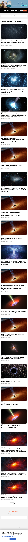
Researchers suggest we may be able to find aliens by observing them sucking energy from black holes (13, 91)
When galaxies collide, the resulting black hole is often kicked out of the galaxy (12, 380)
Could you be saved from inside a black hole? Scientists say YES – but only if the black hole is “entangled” (13, 263)
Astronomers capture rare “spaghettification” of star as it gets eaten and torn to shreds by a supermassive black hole (13, 140)
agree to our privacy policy (8, 536)
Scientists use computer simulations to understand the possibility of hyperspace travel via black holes (12, 238)
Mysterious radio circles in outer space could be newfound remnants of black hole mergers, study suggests (13, 67)
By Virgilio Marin (4, 69)
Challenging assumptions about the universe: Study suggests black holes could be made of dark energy (13, 190)
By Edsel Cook (4, 314)
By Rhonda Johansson (5, 499)
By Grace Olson (4, 291)
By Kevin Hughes (4, 45)
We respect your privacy (14, 520)
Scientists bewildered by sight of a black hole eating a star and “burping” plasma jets (13, 312)
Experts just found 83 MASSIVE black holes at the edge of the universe (13, 426)
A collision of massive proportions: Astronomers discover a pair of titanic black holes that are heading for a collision (13, 214)
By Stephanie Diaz (4, 429)
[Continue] (25, 517)
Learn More (5, 538)
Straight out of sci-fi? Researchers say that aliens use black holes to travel (13, 403)
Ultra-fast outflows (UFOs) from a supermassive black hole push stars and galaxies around (12, 165)
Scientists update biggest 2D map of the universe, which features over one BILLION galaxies (12, 42)
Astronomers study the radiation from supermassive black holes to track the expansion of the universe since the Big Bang (13, 450)
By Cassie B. (3, 94)
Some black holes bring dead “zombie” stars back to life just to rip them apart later (13, 496)
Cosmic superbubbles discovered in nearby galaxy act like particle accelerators (13, 357)
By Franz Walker (4, 168)
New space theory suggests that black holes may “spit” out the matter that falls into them (13, 473)
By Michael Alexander (5, 241)
